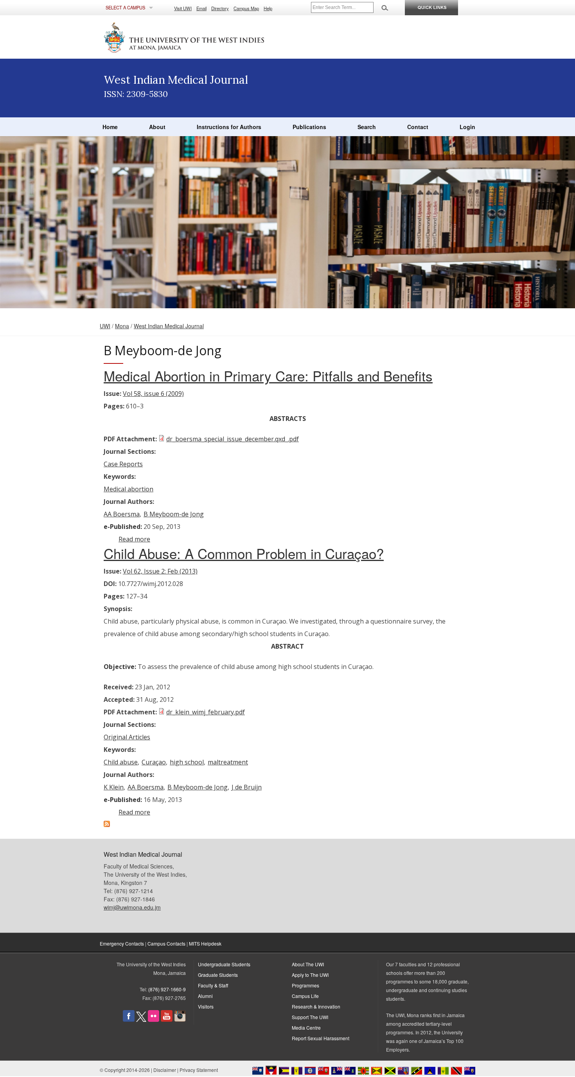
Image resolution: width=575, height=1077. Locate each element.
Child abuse (121, 762)
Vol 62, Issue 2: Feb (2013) (160, 571)
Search (367, 126)
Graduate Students (218, 974)
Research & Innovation (316, 1006)
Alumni (205, 995)
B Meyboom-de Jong (174, 514)
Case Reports (123, 464)
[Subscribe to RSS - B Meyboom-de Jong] (107, 824)
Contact (417, 126)
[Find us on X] (141, 1019)
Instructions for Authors (229, 126)
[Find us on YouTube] (166, 1019)
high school (187, 762)
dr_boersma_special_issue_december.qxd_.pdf (232, 439)
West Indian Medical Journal (169, 326)
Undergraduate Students (224, 964)
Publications (309, 126)
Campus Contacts (166, 943)
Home (110, 126)
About (157, 126)
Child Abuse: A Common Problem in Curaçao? (244, 553)
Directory (220, 8)
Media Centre (306, 1027)
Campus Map (246, 8)
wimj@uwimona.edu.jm (132, 907)
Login (467, 126)
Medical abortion (128, 489)
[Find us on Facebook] (129, 1019)
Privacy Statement (199, 1069)
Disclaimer (164, 1069)
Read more (134, 539)
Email (201, 8)
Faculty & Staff (213, 985)
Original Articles (127, 737)
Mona (122, 326)
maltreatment (228, 762)
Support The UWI (310, 1017)
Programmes (305, 985)
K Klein (114, 787)
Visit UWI (183, 8)
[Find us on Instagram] (180, 1019)
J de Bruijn (247, 787)
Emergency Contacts (122, 943)
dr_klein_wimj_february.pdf (205, 712)
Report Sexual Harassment (320, 1038)
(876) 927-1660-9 (167, 989)
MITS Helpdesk (205, 943)
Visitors (206, 1006)
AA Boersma (122, 514)
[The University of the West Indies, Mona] (205, 37)
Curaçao (154, 762)
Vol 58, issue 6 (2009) (153, 393)
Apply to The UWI (310, 974)
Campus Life (305, 995)
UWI (105, 326)
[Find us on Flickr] (153, 1019)
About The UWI (308, 964)
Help (268, 8)
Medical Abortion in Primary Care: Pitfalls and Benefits (268, 375)
